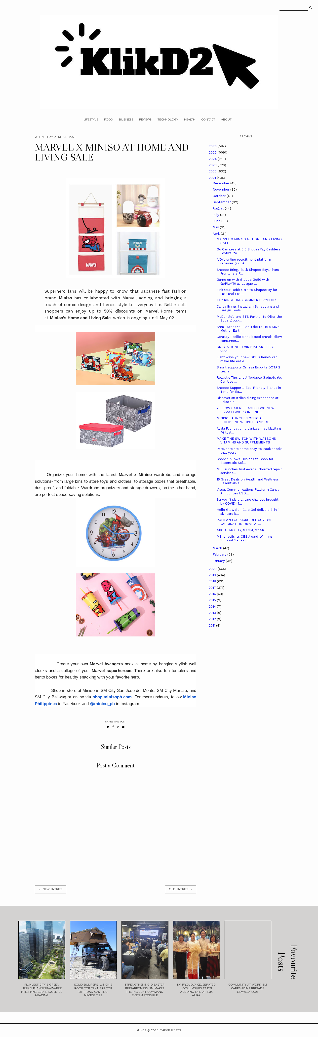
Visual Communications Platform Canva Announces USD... (248, 491)
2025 (213, 152)
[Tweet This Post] (108, 727)
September (222, 202)
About (226, 119)
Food (108, 119)
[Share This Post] (113, 727)
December (221, 183)
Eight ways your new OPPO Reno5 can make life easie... (247, 359)
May (216, 227)
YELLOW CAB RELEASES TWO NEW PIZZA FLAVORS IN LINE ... (246, 410)
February (220, 554)
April (217, 234)
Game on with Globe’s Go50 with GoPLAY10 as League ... (243, 281)
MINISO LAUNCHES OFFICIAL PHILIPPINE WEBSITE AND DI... (244, 420)
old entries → (180, 889)
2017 (213, 588)
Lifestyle (90, 119)
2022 (213, 171)
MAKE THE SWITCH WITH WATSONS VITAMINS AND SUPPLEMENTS (246, 440)
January (219, 561)
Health (189, 119)
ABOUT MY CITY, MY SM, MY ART (241, 530)
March (218, 548)
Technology (168, 119)
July (216, 215)
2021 (213, 178)
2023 (213, 165)
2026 (213, 146)
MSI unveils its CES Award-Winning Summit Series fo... (244, 538)
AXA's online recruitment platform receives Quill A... (244, 261)
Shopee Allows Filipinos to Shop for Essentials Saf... (245, 461)
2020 (213, 569)
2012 (213, 619)
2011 (212, 625)
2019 (213, 575)
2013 (213, 613)
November (221, 189)
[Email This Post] (123, 727)
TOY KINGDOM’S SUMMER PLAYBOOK (247, 300)
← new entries (50, 889)
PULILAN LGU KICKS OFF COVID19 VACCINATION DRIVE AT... (244, 522)
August (219, 208)
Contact (208, 119)
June (217, 221)
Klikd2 (141, 1030)
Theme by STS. (171, 1030)
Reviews (145, 119)
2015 (213, 600)
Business (126, 119)
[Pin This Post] (118, 727)
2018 (213, 581)
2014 (213, 606)
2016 (213, 594)
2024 (213, 159)
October (220, 196)
